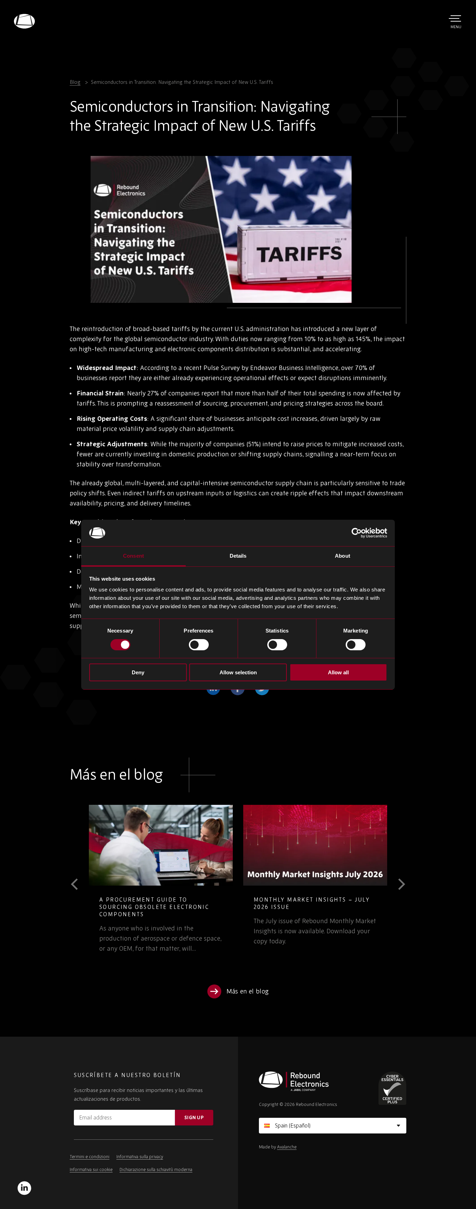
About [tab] (342, 556)
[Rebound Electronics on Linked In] (24, 1188)
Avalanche (287, 1147)
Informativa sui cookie (91, 1169)
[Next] (396, 884)
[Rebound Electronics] (24, 21)
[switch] (199, 644)
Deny (138, 672)
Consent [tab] (133, 556)
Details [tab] (238, 556)
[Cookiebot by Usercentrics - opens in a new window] (356, 533)
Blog (75, 82)
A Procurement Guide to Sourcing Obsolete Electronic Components (154, 907)
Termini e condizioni (89, 1157)
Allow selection (238, 672)
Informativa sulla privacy (139, 1157)
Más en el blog (248, 991)
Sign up (194, 1117)
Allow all (338, 672)
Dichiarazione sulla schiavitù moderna (156, 1169)
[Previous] (79, 884)
